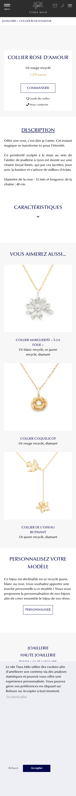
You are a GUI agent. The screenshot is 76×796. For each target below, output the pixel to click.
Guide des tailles (39, 98)
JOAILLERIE (9, 21)
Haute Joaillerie (38, 655)
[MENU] (7, 5)
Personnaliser (38, 609)
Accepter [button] (37, 768)
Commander (38, 88)
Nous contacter (38, 104)
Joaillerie (38, 648)
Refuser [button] (13, 768)
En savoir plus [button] (16, 696)
